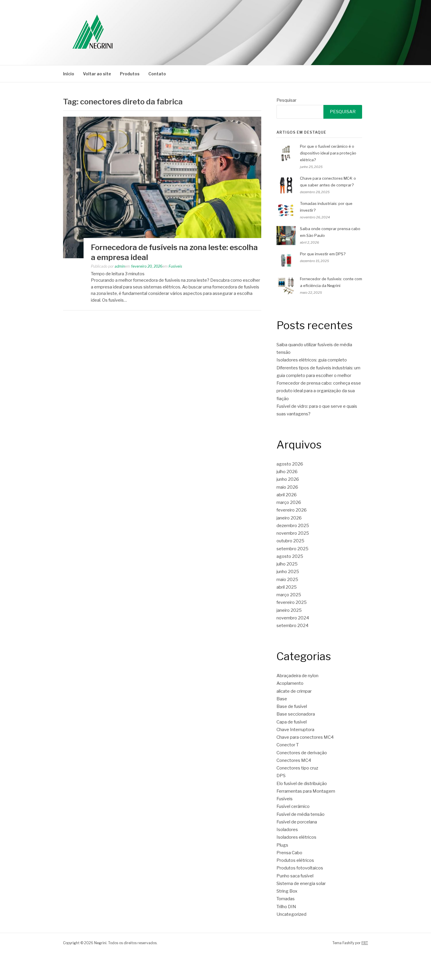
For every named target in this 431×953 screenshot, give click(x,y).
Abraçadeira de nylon (297, 675)
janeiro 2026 (289, 518)
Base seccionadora (295, 714)
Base (281, 698)
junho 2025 (287, 571)
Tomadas (285, 898)
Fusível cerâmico (293, 806)
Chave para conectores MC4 (305, 737)
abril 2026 (286, 494)
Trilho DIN (286, 906)
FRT (365, 943)
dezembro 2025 (292, 525)
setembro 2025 (292, 548)
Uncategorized (291, 914)
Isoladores (287, 829)
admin (120, 266)
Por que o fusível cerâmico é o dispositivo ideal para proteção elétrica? (328, 153)
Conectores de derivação (301, 752)
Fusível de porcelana (296, 822)
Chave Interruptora (295, 729)
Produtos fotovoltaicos (299, 868)
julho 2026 (287, 471)
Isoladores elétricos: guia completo (311, 360)
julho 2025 (287, 564)
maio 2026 (287, 487)
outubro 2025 (290, 540)
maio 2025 (287, 579)
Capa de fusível (291, 722)
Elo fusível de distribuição (301, 783)
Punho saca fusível (294, 876)
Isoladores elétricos (296, 837)
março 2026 (288, 502)
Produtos (130, 73)
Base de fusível (291, 706)
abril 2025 (286, 587)
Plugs (282, 845)
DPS (281, 775)
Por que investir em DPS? (322, 254)
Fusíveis (175, 266)
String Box (286, 891)
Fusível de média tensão (300, 814)
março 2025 (288, 594)
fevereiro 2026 (291, 510)
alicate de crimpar (294, 691)
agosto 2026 (289, 464)
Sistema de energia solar (301, 883)
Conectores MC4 (293, 760)
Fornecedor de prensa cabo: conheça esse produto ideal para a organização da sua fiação (318, 390)
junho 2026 (287, 479)
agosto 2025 (289, 556)
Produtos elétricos (295, 860)
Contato (157, 73)
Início (68, 73)
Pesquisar (286, 100)
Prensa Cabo (289, 852)
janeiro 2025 (289, 610)
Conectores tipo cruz (297, 768)
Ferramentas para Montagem (305, 791)
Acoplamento (289, 683)
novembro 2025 (292, 533)
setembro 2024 (292, 625)
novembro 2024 (292, 618)
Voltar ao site (97, 73)
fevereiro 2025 (291, 602)
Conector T (287, 745)
